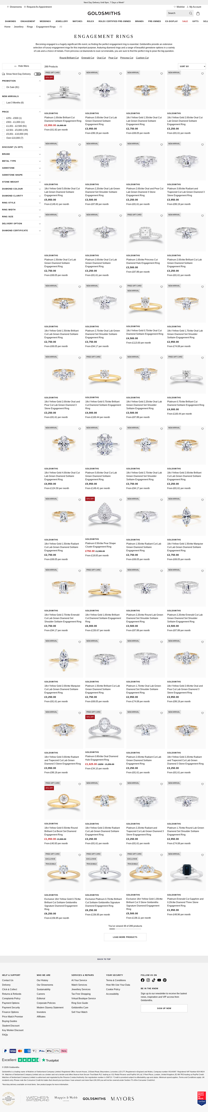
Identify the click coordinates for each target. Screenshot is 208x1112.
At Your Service (79, 980)
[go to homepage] (104, 14)
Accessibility (112, 994)
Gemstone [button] (8, 168)
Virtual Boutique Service (83, 998)
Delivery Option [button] (12, 223)
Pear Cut (113, 58)
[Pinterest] (165, 981)
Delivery (6, 985)
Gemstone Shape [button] (12, 175)
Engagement (28, 21)
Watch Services (79, 985)
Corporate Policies (46, 1003)
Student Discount (10, 1025)
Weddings (45, 21)
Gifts (195, 21)
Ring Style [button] (8, 203)
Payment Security (11, 1007)
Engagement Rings (46, 27)
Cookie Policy (113, 989)
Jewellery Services (80, 989)
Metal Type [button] (9, 161)
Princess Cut (126, 58)
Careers (41, 994)
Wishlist (180, 7)
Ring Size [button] (7, 216)
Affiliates (41, 1016)
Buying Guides (9, 1021)
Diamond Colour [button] (12, 189)
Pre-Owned (154, 21)
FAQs (5, 1035)
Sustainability (43, 989)
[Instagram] (148, 981)
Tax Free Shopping (81, 994)
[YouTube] (159, 981)
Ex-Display (171, 21)
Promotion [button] (9, 81)
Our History (42, 980)
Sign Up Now (164, 1008)
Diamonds (10, 21)
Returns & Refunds (11, 994)
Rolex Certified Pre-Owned (115, 21)
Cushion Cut (142, 58)
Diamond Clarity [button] (12, 196)
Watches (77, 21)
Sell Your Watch (79, 1012)
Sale (185, 21)
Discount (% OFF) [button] (12, 147)
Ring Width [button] (9, 209)
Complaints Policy (11, 998)
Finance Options (10, 1012)
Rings (30, 27)
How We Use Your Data (118, 985)
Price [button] (5, 112)
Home (7, 27)
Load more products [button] (125, 937)
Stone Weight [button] (10, 182)
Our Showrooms (45, 985)
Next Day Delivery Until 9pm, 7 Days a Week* (104, 2)
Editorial (41, 998)
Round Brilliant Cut (69, 58)
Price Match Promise (12, 1016)
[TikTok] (154, 981)
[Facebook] (143, 981)
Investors (41, 1012)
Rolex (90, 21)
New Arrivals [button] (10, 96)
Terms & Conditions (116, 980)
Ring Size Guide (79, 1003)
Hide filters (23, 66)
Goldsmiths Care (79, 1007)
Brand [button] (6, 154)
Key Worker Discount (12, 1030)
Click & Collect (9, 989)
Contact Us (7, 980)
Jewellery (61, 21)
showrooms (15, 7)
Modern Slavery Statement (50, 1007)
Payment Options (10, 1003)
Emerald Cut (88, 58)
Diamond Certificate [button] (15, 230)
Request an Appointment (39, 7)
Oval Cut (101, 58)
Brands (139, 21)
